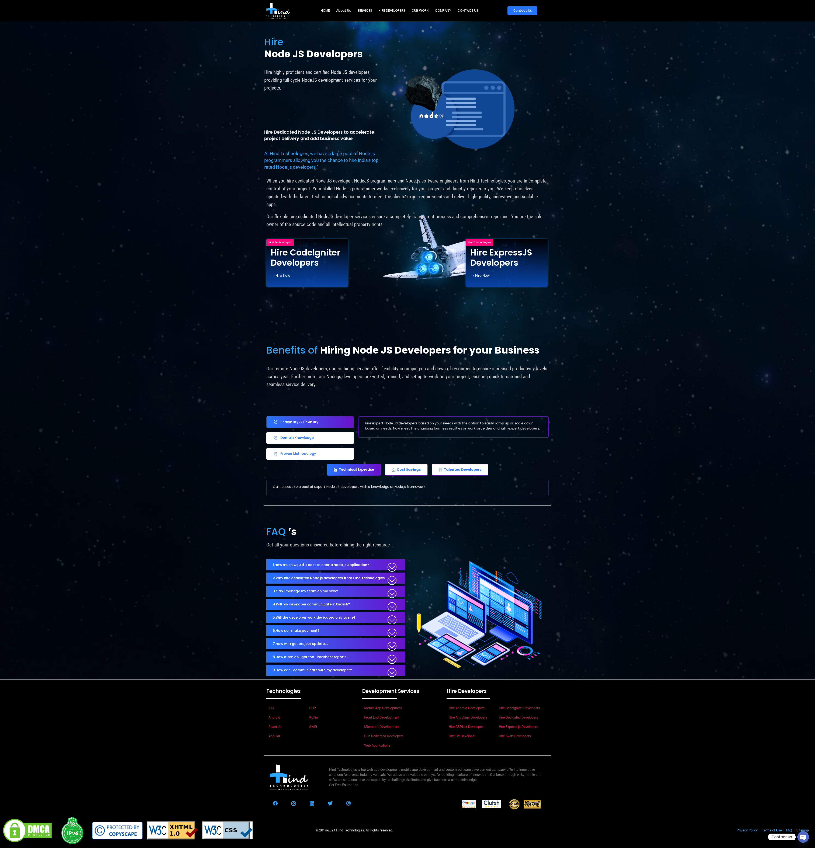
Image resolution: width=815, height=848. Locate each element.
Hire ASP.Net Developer (466, 727)
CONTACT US (467, 10)
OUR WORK (420, 10)
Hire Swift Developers (515, 736)
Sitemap (802, 830)
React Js (274, 727)
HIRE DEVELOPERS (391, 10)
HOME (325, 10)
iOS (271, 708)
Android (274, 717)
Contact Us (522, 10)
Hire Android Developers (467, 708)
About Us (343, 10)
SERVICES (364, 10)
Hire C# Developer (462, 736)
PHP (312, 708)
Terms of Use (772, 830)
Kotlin (313, 717)
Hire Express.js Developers (518, 727)
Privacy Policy (748, 830)
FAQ (790, 830)
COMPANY (443, 10)
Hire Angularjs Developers (468, 717)
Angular (274, 736)
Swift (313, 727)
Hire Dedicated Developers (383, 736)
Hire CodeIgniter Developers (519, 708)
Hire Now (282, 275)
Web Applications (377, 745)
